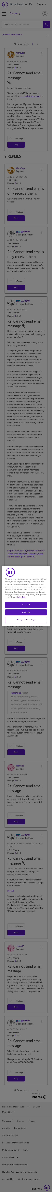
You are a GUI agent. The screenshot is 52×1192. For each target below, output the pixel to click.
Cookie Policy (21, 597)
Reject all (26, 612)
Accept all (26, 605)
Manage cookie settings (26, 620)
